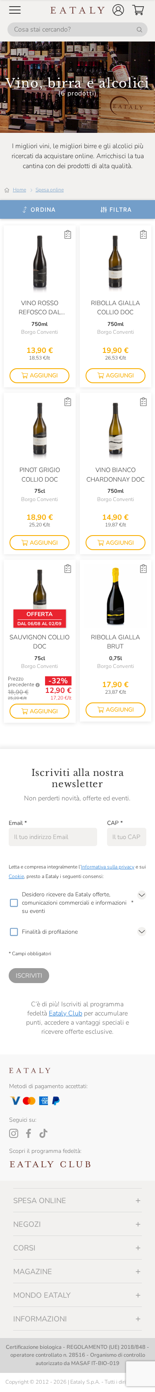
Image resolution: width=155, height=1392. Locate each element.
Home (19, 189)
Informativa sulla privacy (107, 867)
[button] (118, 10)
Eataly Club (65, 1013)
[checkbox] (14, 903)
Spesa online (50, 189)
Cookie (16, 876)
